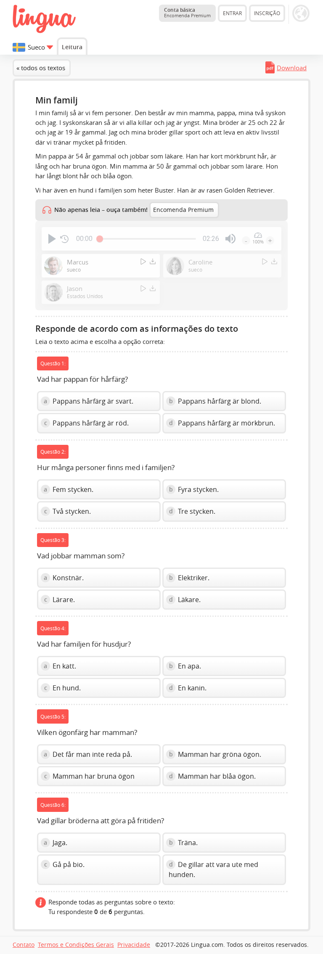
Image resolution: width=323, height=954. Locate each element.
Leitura (72, 47)
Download (292, 67)
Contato (23, 945)
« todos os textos (40, 67)
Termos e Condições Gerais (76, 945)
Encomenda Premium (183, 210)
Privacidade (133, 945)
